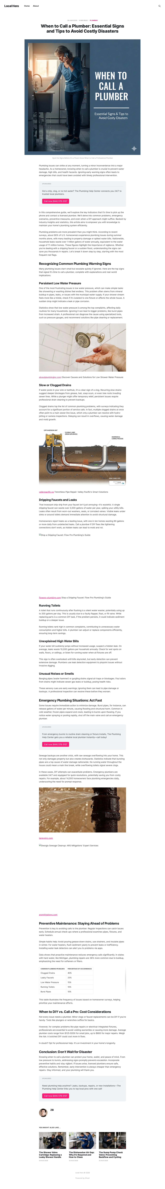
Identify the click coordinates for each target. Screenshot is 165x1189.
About (36, 6)
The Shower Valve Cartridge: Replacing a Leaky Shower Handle (50, 1154)
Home (27, 6)
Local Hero (11, 6)
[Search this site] (159, 6)
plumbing (94, 20)
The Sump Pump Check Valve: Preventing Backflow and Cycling (111, 1154)
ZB (52, 1110)
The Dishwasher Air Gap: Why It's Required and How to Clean (81, 1154)
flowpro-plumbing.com (50, 597)
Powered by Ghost (82, 1178)
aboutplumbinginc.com (50, 377)
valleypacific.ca (46, 492)
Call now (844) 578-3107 (55, 201)
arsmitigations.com (48, 914)
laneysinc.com (46, 838)
